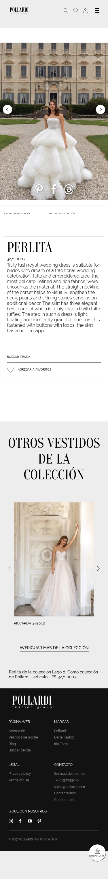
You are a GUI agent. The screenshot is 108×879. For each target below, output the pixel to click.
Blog (12, 744)
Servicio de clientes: (70, 774)
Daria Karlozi (64, 737)
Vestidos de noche (23, 737)
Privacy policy (20, 774)
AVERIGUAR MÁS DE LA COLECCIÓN (54, 648)
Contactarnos (65, 793)
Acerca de (17, 731)
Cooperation (64, 800)
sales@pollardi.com (69, 787)
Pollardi (60, 731)
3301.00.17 (38, 623)
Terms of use (19, 780)
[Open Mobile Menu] (97, 10)
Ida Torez (61, 744)
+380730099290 (66, 780)
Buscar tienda (18, 356)
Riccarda (22, 623)
